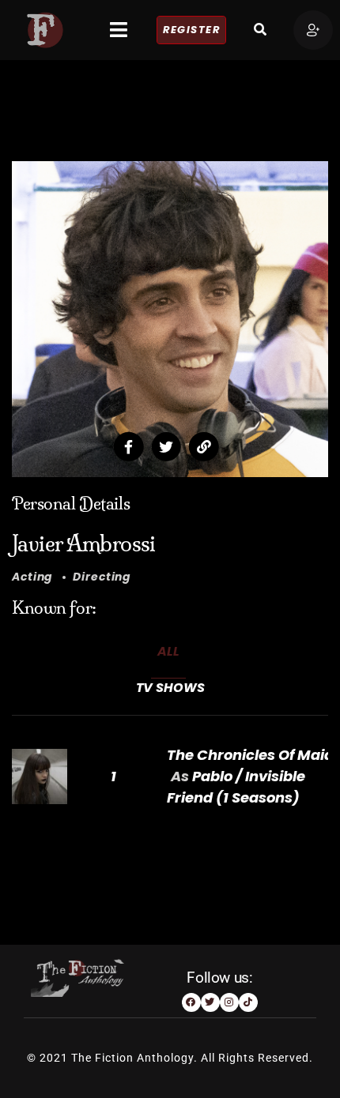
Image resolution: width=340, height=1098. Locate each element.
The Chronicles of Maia (250, 755)
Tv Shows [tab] (170, 688)
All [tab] (168, 651)
